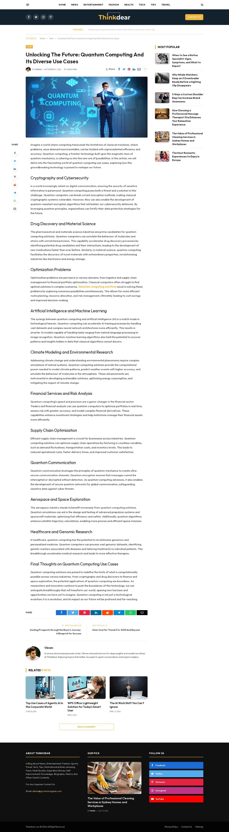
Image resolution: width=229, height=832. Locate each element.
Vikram (38, 69)
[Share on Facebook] (119, 69)
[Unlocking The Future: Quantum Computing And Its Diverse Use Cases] (87, 107)
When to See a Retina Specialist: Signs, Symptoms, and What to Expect (186, 60)
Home (62, 4)
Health (129, 4)
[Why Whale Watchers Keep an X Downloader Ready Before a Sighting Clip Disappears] (162, 78)
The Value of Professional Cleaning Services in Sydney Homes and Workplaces (187, 139)
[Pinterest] (15, 177)
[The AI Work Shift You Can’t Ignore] (129, 687)
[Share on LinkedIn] (134, 69)
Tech (142, 4)
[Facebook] (15, 153)
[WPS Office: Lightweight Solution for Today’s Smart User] (86, 687)
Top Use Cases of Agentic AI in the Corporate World (44, 704)
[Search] (201, 4)
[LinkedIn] (15, 169)
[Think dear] (114, 17)
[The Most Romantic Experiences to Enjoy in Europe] (162, 156)
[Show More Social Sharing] (145, 69)
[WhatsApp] (15, 201)
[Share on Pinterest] (129, 69)
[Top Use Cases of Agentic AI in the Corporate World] (45, 687)
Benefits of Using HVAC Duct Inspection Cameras (122, 29)
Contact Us (194, 17)
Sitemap (199, 826)
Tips (153, 4)
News (74, 4)
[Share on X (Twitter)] (124, 69)
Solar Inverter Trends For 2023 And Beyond (116, 629)
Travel (165, 4)
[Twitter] (15, 161)
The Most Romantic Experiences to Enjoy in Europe (185, 156)
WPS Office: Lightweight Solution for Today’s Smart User (84, 706)
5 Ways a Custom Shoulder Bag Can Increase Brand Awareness (187, 98)
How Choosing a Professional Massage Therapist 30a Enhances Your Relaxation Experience (186, 117)
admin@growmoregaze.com (47, 791)
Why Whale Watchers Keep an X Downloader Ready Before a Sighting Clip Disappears (186, 80)
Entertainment (93, 4)
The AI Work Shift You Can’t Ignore (127, 704)
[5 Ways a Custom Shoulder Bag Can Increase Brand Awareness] (162, 97)
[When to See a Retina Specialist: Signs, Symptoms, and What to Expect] (162, 58)
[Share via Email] (139, 69)
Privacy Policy (171, 826)
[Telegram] (15, 193)
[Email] (15, 209)
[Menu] (27, 4)
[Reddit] (15, 185)
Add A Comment (86, 727)
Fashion (114, 4)
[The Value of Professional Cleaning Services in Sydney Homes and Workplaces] (162, 136)
